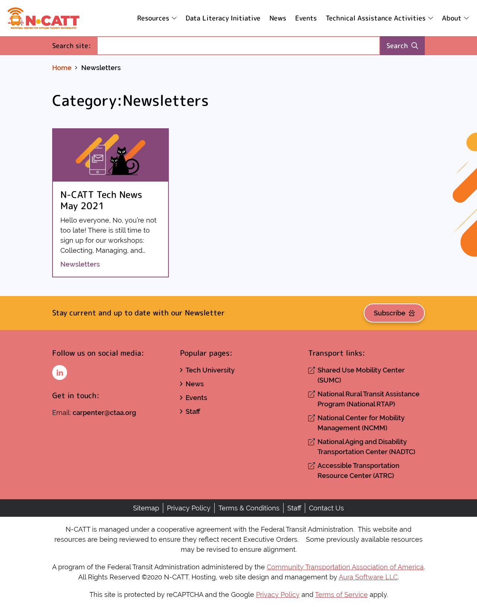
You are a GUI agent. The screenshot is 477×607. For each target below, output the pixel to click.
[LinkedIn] (59, 372)
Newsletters (80, 264)
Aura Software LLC (368, 577)
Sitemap (146, 508)
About (451, 18)
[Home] (43, 18)
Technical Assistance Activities (376, 18)
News (277, 18)
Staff (193, 411)
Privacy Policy (189, 508)
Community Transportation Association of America (345, 567)
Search (397, 45)
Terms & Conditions (248, 508)
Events (306, 18)
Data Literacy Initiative (223, 18)
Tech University (210, 370)
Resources (153, 18)
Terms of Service (341, 594)
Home (62, 68)
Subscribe (389, 313)
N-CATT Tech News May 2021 (101, 200)
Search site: (74, 45)
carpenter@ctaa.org (104, 412)
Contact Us (326, 508)
